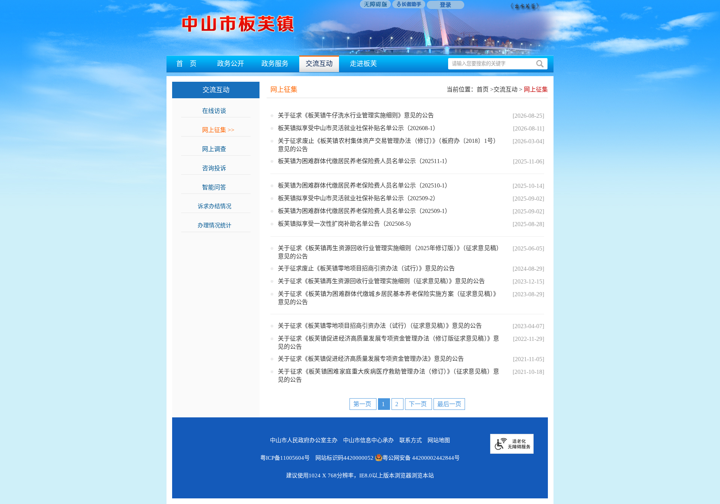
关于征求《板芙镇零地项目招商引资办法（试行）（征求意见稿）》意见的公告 (380, 325)
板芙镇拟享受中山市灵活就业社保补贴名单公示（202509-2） (358, 198)
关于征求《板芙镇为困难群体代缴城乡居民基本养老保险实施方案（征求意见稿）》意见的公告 (388, 298)
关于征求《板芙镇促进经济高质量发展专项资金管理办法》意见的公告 (371, 359)
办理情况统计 (218, 225)
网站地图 (439, 440)
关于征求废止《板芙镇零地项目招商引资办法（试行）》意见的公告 (366, 268)
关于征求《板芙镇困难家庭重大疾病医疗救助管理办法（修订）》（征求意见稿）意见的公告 (388, 375)
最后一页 (449, 404)
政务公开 (230, 64)
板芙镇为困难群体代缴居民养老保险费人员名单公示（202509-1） (364, 211)
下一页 (418, 404)
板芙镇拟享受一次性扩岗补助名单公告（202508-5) (344, 223)
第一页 (363, 404)
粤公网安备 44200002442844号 (421, 458)
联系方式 (410, 440)
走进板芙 (363, 64)
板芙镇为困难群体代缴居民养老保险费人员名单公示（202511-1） (364, 161)
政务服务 (274, 64)
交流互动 (319, 64)
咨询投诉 (218, 168)
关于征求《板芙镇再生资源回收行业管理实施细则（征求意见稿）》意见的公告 (381, 281)
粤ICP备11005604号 (285, 458)
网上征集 (218, 130)
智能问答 (218, 187)
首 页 (186, 64)
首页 (483, 89)
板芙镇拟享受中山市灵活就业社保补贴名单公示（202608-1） (358, 128)
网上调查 (218, 149)
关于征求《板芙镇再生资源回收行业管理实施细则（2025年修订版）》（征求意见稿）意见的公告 (388, 252)
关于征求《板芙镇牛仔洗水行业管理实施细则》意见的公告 (356, 115)
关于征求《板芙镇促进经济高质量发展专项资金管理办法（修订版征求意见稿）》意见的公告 (388, 342)
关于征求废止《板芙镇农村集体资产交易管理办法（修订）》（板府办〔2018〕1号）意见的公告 (388, 145)
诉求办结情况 (218, 206)
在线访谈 (218, 111)
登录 (445, 5)
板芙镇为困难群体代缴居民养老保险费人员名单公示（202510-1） (364, 185)
